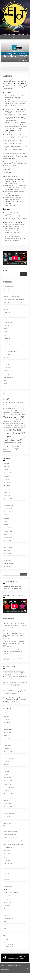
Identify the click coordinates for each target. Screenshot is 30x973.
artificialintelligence (13, 404)
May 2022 (7, 489)
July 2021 (6, 515)
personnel (7, 338)
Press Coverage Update (11, 351)
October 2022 (8, 479)
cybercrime (21, 414)
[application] (15, 258)
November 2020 (9, 537)
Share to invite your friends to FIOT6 (14, 658)
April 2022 (7, 492)
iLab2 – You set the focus (12, 226)
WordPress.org (8, 946)
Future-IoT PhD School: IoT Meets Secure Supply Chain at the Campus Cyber (13, 643)
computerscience (7, 412)
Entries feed (7, 942)
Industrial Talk (8, 322)
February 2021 (8, 531)
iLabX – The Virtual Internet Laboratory (16, 218)
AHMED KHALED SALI (9, 682)
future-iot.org (15, 31)
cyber (6, 414)
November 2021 (8, 508)
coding (20, 410)
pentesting (12, 442)
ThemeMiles (6, 969)
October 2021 (8, 511)
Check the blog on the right (12, 162)
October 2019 (8, 560)
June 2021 (7, 518)
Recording (7, 364)
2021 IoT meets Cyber (10, 293)
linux (24, 437)
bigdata (5, 410)
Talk (5, 380)
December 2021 (8, 505)
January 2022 (8, 502)
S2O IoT (6, 370)
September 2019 (9, 563)
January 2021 (7, 534)
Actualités (19, 48)
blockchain (13, 410)
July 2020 (7, 550)
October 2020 (8, 540)
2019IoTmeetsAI (9, 286)
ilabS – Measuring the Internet (13, 222)
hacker (10, 425)
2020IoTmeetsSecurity (10, 290)
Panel (6, 335)
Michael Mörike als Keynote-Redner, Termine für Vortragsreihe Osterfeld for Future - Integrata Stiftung (14, 672)
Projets (6, 357)
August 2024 (8, 472)
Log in (6, 939)
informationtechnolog (19, 427)
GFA (5, 315)
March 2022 (7, 495)
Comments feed (9, 944)
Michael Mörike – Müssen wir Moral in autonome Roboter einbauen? (14, 676)
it (13, 437)
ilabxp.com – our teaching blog (13, 588)
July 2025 (6, 466)
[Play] (5, 263)
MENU (15, 37)
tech (13, 449)
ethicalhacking (15, 423)
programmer (6, 444)
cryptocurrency (17, 412)
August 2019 (7, 566)
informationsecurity (8, 427)
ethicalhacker (7, 423)
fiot (23, 423)
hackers (15, 425)
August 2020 (8, 547)
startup (5, 449)
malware (6, 442)
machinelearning (13, 440)
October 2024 (8, 469)
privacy (19, 442)
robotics (8, 446)
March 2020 (7, 553)
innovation (17, 429)
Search (5, 271)
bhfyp (22, 408)
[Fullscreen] (25, 263)
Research (7, 367)
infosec (5, 430)
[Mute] (22, 263)
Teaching (6, 383)
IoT (7, 436)
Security (19, 446)
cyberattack (13, 414)
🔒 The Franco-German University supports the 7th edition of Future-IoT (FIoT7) (15, 53)
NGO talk (7, 332)
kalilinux (18, 437)
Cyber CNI (7, 312)
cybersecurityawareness (9, 419)
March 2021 (7, 528)
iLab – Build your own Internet (13, 231)
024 (12, 99)
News (6, 328)
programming (15, 444)
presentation (8, 344)
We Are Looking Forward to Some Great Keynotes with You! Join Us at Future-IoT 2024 (13, 651)
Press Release (8, 354)
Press (5, 348)
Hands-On (7, 319)
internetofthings (14, 433)
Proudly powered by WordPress (10, 968)
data (18, 419)
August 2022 (8, 482)
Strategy (6, 374)
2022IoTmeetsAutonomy (11, 296)
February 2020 (8, 557)
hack (5, 425)
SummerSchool (8, 377)
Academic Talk (8, 306)
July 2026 (6, 463)
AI (6, 399)
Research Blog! (7, 172)
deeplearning (16, 421)
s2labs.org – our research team (13, 586)
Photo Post (7, 341)
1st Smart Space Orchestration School (16, 146)
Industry (6, 325)
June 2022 (7, 485)
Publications (7, 361)
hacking (22, 425)
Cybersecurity (14, 417)
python (22, 444)
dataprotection (7, 421)
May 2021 (7, 521)
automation (11, 408)
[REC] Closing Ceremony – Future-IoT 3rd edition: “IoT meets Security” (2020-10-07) (15, 684)
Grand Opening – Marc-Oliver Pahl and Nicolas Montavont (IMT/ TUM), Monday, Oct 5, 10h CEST (14, 691)
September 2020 (9, 544)
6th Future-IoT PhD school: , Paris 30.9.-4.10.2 (16, 97)
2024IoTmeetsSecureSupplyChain (14, 299)
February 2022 (8, 498)
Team (5, 387)
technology (7, 451)
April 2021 (7, 524)
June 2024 (7, 476)
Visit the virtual (15, 117)
